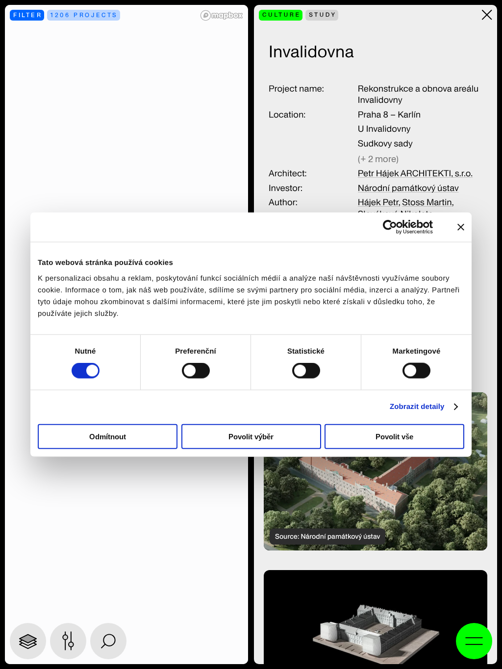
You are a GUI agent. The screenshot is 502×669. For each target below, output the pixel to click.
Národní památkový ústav (408, 188)
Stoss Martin (427, 202)
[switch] (196, 371)
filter (28, 15)
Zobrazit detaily (417, 407)
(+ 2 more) (378, 159)
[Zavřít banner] (460, 227)
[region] (375, 471)
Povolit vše (394, 436)
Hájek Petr (378, 202)
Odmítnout (107, 436)
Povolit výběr (251, 436)
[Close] (487, 15)
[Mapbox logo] (221, 15)
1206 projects (84, 15)
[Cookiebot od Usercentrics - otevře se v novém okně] (396, 227)
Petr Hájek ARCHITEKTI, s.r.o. (415, 173)
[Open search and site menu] (474, 641)
